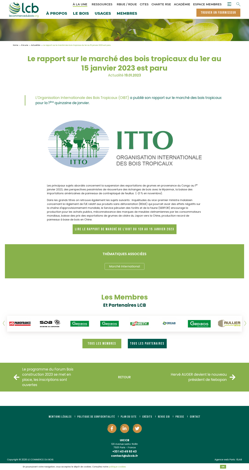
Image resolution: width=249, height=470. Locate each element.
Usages (103, 14)
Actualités (35, 45)
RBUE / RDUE (127, 4)
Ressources (102, 4)
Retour (124, 377)
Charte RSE (161, 4)
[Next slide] (245, 323)
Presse (180, 416)
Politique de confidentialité (96, 416)
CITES (144, 4)
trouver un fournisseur (218, 13)
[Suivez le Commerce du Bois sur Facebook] (111, 428)
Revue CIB (164, 416)
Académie (182, 4)
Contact (195, 416)
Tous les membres (102, 343)
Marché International (124, 266)
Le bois (81, 14)
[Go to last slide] (4, 323)
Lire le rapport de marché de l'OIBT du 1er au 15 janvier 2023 (124, 229)
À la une (80, 4)
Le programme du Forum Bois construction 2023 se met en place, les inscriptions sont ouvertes (47, 377)
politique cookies (117, 466)
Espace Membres (207, 4)
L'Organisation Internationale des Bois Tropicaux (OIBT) (82, 97)
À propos (56, 14)
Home (15, 45)
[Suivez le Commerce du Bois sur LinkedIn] (124, 428)
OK (223, 466)
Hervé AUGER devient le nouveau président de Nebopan (199, 377)
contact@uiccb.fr (124, 456)
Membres (127, 14)
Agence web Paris (225, 459)
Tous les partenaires (147, 343)
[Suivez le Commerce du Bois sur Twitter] (137, 428)
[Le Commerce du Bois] (24, 9)
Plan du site (129, 416)
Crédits (147, 416)
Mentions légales (60, 416)
